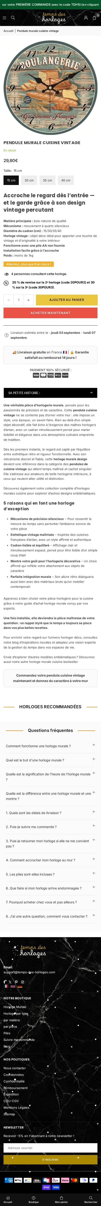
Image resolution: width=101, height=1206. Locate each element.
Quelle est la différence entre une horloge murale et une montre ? (48, 796)
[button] (94, 17)
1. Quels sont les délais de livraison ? (33, 813)
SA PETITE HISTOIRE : (24, 393)
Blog (7, 1046)
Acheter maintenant (50, 313)
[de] (20, 986)
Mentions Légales (16, 1107)
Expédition (11, 1094)
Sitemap (9, 1114)
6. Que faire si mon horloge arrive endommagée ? (44, 888)
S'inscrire (50, 1159)
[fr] (6, 986)
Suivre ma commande (19, 1040)
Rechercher (90, 1202)
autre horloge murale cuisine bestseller (49, 662)
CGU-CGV (11, 1101)
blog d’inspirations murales (31, 642)
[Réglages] (86, 17)
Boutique (34, 1202)
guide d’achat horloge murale (45, 603)
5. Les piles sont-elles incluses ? (30, 874)
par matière (12, 1020)
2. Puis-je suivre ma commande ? (31, 827)
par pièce (10, 1026)
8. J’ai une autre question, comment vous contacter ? (46, 916)
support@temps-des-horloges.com (29, 972)
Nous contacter (15, 1068)
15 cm (11, 180)
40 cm (65, 180)
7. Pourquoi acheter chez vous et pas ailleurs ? (41, 902)
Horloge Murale (15, 1007)
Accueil (8, 31)
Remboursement (15, 1088)
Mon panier (61, 1202)
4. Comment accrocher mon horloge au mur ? (40, 860)
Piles (7, 1033)
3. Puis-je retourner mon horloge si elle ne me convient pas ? (47, 843)
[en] (13, 986)
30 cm (29, 180)
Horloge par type (16, 1013)
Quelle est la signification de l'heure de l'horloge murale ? (48, 776)
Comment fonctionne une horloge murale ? (38, 746)
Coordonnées (14, 1075)
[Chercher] (13, 18)
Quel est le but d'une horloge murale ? (35, 760)
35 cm (47, 180)
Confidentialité (14, 1081)
